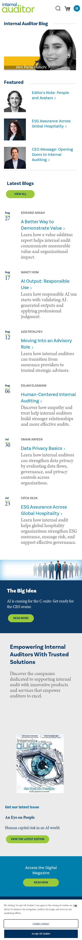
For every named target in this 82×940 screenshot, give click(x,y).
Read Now (41, 882)
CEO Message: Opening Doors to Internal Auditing (52, 154)
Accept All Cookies (41, 933)
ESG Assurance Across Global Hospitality (51, 123)
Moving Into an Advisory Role (46, 344)
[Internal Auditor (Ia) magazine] (18, 8)
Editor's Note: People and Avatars (50, 95)
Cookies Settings (41, 923)
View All (20, 194)
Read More (21, 618)
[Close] (75, 905)
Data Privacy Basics (41, 448)
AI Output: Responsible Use (45, 284)
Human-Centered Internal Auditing (48, 397)
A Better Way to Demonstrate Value (41, 225)
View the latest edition (27, 839)
